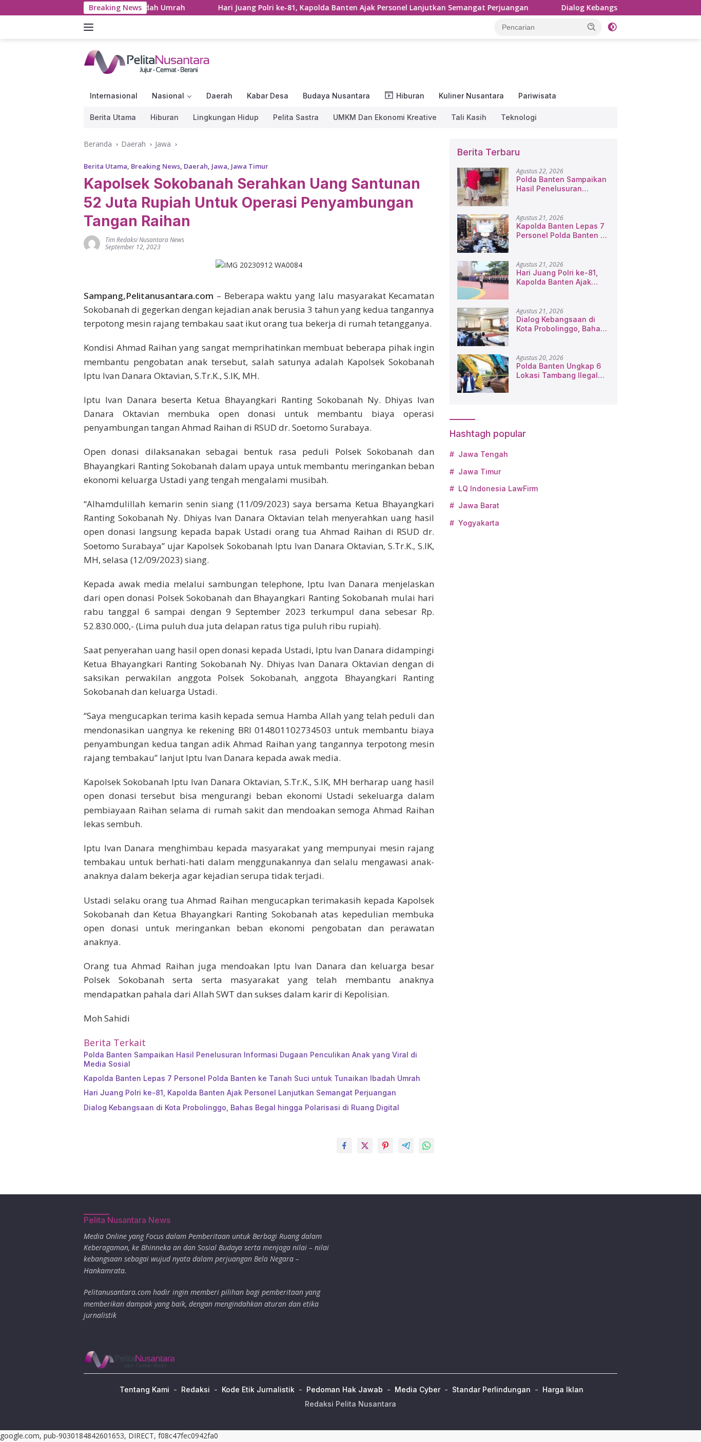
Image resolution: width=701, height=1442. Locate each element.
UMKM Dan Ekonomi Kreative (385, 117)
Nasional (168, 95)
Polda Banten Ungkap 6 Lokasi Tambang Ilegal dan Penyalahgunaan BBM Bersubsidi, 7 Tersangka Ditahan (558, 371)
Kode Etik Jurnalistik (258, 1389)
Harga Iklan (562, 1389)
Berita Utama (113, 117)
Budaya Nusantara (336, 95)
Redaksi (195, 1389)
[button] (591, 26)
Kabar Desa (267, 95)
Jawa (219, 166)
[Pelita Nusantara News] (147, 61)
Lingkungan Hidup (226, 117)
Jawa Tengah (483, 454)
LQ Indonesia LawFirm (498, 488)
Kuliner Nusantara (471, 95)
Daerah (219, 95)
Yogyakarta (478, 522)
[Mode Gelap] (612, 27)
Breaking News (155, 166)
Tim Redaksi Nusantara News (144, 239)
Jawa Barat (478, 505)
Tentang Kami (144, 1389)
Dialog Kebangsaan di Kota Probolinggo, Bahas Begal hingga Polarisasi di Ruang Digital (241, 1107)
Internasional (114, 95)
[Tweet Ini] (365, 1145)
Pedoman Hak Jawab (344, 1389)
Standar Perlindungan (491, 1389)
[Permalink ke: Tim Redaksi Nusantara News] (92, 243)
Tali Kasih (468, 117)
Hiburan (164, 117)
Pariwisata (537, 95)
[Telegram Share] (406, 1145)
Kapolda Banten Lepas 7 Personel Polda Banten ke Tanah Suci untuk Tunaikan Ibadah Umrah (252, 1078)
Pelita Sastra (296, 117)
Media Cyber (417, 1389)
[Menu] (91, 27)
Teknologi (519, 117)
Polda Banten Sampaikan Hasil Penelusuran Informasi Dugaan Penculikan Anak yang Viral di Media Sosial (250, 1059)
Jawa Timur (249, 166)
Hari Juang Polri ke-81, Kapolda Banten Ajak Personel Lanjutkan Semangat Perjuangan (337, 7)
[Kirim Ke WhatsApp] (426, 1145)
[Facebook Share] (344, 1145)
